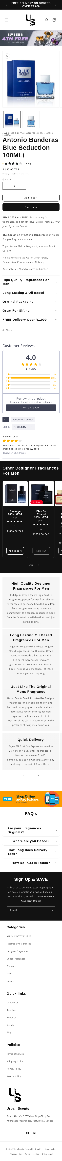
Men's (10, 973)
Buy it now (31, 207)
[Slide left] (23, 565)
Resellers (11, 1010)
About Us (12, 1017)
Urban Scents (18, 1149)
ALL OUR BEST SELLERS (19, 936)
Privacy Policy (14, 1068)
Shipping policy (49, 1154)
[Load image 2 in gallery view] (31, 119)
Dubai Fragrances (16, 958)
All (5, 419)
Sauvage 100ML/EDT (15, 513)
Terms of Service (15, 1053)
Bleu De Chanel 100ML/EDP (41, 514)
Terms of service (32, 1154)
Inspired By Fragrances (19, 943)
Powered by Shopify (32, 1149)
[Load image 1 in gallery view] (12, 119)
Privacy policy (16, 1154)
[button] (6, 20)
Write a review (31, 407)
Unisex (10, 981)
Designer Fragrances (17, 951)
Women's (11, 966)
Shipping (5, 174)
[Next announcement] (56, 4)
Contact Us (12, 1002)
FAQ (9, 1032)
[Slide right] (38, 565)
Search (10, 1024)
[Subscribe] (51, 910)
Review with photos (23, 419)
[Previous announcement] (6, 4)
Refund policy (50, 1149)
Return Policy (14, 1076)
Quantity (6, 179)
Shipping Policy (15, 1061)
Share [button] (9, 330)
